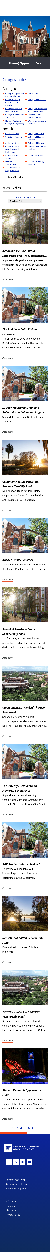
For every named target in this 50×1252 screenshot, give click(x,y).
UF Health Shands (35, 155)
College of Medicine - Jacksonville (37, 138)
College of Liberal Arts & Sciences (14, 116)
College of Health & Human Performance (14, 110)
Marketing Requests (16, 1188)
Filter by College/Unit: (25, 197)
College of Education (37, 99)
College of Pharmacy (37, 143)
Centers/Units (13, 177)
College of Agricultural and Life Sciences (14, 94)
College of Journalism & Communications (37, 110)
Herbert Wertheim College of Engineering (14, 122)
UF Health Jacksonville (10, 163)
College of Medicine (13, 137)
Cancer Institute (12, 133)
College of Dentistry (36, 133)
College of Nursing (13, 143)
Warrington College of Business (37, 122)
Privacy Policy (13, 1214)
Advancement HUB (15, 1179)
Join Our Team (13, 1201)
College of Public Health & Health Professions (12, 149)
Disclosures (12, 1210)
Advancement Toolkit (17, 1184)
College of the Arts (36, 93)
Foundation (11, 1205)
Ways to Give (12, 187)
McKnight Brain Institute (11, 156)
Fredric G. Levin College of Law (34, 116)
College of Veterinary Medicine (37, 147)
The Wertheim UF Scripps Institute (12, 169)
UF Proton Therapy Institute (36, 163)
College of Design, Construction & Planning (13, 102)
